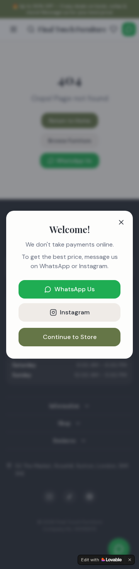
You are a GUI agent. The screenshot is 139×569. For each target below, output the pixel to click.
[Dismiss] (129, 559)
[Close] (121, 222)
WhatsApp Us (74, 289)
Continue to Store (70, 337)
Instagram (75, 312)
